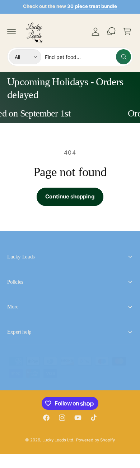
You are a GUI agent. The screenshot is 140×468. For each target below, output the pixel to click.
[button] (11, 31)
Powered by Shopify (95, 439)
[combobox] (88, 56)
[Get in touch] (111, 31)
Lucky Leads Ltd (57, 439)
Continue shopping (69, 196)
